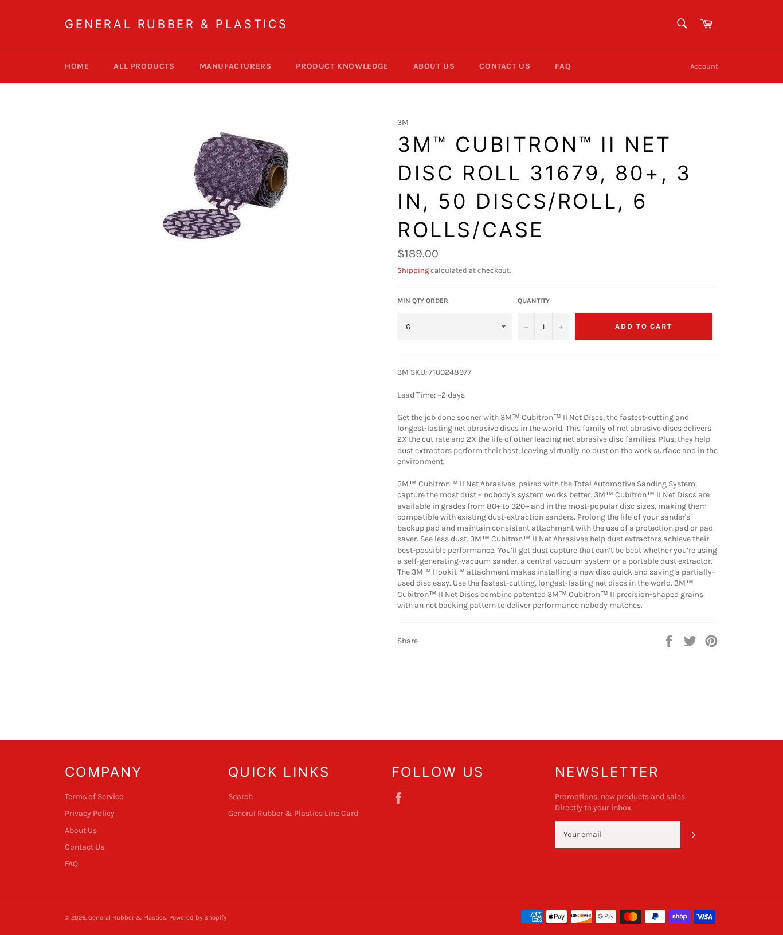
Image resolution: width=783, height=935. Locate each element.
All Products (143, 66)
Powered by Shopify (197, 917)
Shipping (413, 270)
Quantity (534, 301)
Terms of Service (94, 797)
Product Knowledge (342, 66)
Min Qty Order (422, 301)
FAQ (563, 66)
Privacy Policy (90, 813)
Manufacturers (235, 66)
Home (77, 66)
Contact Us (504, 66)
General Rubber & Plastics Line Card (293, 813)
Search (240, 797)
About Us (434, 66)
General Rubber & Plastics (176, 24)
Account (704, 66)
